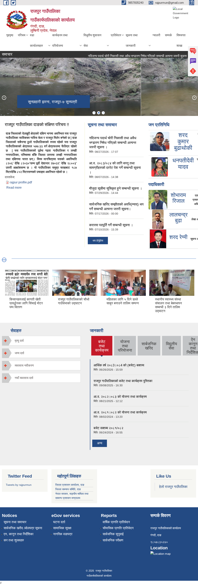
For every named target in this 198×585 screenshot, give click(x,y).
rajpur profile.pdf (21, 182)
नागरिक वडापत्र (62, 534)
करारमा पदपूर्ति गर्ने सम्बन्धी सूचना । (111, 225)
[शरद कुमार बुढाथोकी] (159, 141)
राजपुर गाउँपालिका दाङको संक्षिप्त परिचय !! (37, 124)
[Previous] (4, 97)
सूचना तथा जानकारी (132, 40)
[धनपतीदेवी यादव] (159, 166)
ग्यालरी (156, 35)
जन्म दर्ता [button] (19, 353)
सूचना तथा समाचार (15, 522)
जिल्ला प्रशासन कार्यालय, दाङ (69, 484)
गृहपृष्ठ (9, 35)
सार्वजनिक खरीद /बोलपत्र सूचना (23, 528)
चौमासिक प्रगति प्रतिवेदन (118, 528)
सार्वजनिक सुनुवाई (113, 534)
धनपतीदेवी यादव (183, 163)
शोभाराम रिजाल (178, 198)
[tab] (41, 340)
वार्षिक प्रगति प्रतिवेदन (116, 522)
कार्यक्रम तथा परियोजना (60, 40)
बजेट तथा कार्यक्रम (101, 345)
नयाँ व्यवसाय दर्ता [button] (24, 378)
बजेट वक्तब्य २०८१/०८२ (108, 428)
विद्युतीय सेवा (171, 346)
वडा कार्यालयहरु (36, 40)
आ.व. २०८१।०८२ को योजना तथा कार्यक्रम (120, 412)
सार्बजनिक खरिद (149, 346)
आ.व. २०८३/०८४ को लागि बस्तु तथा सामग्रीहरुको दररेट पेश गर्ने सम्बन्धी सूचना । (115, 167)
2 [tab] (98, 112)
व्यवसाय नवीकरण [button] (24, 365)
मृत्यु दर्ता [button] (19, 340)
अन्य (99, 443)
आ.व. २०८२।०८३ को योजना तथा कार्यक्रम (120, 397)
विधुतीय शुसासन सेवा (92, 40)
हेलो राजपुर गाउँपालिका (173, 487)
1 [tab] (94, 112)
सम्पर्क (168, 35)
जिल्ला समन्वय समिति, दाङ (68, 489)
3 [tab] (103, 112)
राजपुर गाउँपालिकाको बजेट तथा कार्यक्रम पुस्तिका (123, 381)
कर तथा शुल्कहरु (14, 540)
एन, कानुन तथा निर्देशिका (18, 534)
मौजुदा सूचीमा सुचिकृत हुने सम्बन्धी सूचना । (115, 188)
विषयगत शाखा (181, 40)
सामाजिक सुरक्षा (62, 528)
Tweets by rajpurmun (19, 484)
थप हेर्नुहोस (98, 240)
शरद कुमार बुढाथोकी (183, 141)
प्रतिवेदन (116, 35)
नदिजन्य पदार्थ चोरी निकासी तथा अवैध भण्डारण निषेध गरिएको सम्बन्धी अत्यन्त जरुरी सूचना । (133, 56)
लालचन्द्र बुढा (178, 218)
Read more (14, 187)
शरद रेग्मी (178, 237)
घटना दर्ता (59, 522)
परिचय (21, 35)
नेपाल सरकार (61, 493)
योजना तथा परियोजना (125, 345)
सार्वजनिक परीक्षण (113, 540)
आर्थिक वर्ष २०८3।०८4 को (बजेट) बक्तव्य (119, 365)
